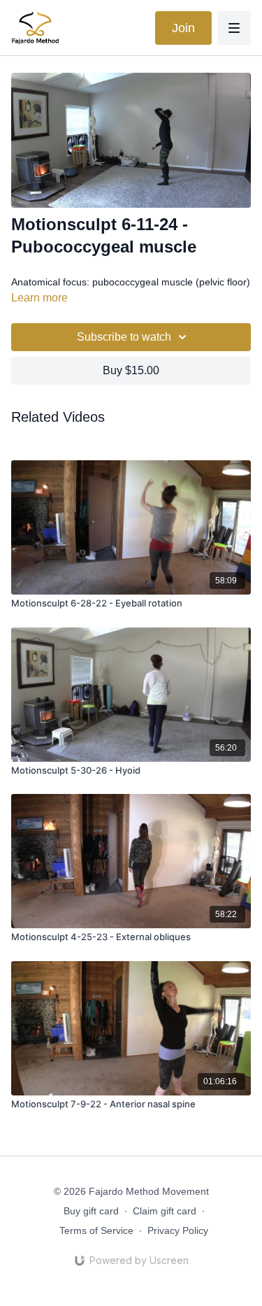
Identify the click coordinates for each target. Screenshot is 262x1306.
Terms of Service (96, 1230)
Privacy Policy (177, 1230)
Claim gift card (164, 1210)
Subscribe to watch (124, 337)
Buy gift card (91, 1210)
